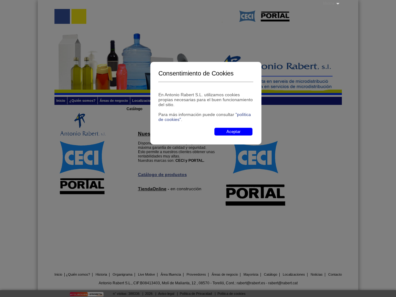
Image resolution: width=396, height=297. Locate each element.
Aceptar (233, 131)
